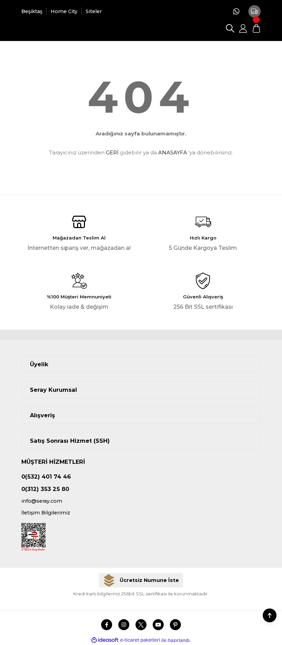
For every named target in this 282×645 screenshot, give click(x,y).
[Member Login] (243, 28)
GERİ (112, 152)
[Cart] (256, 28)
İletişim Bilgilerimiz (45, 513)
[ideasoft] (105, 640)
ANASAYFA (172, 152)
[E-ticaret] (140, 640)
